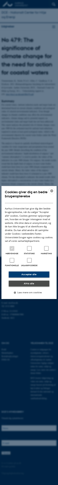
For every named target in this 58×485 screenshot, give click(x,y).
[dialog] (29, 242)
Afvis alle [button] (29, 283)
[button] (29, 292)
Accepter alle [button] (28, 274)
